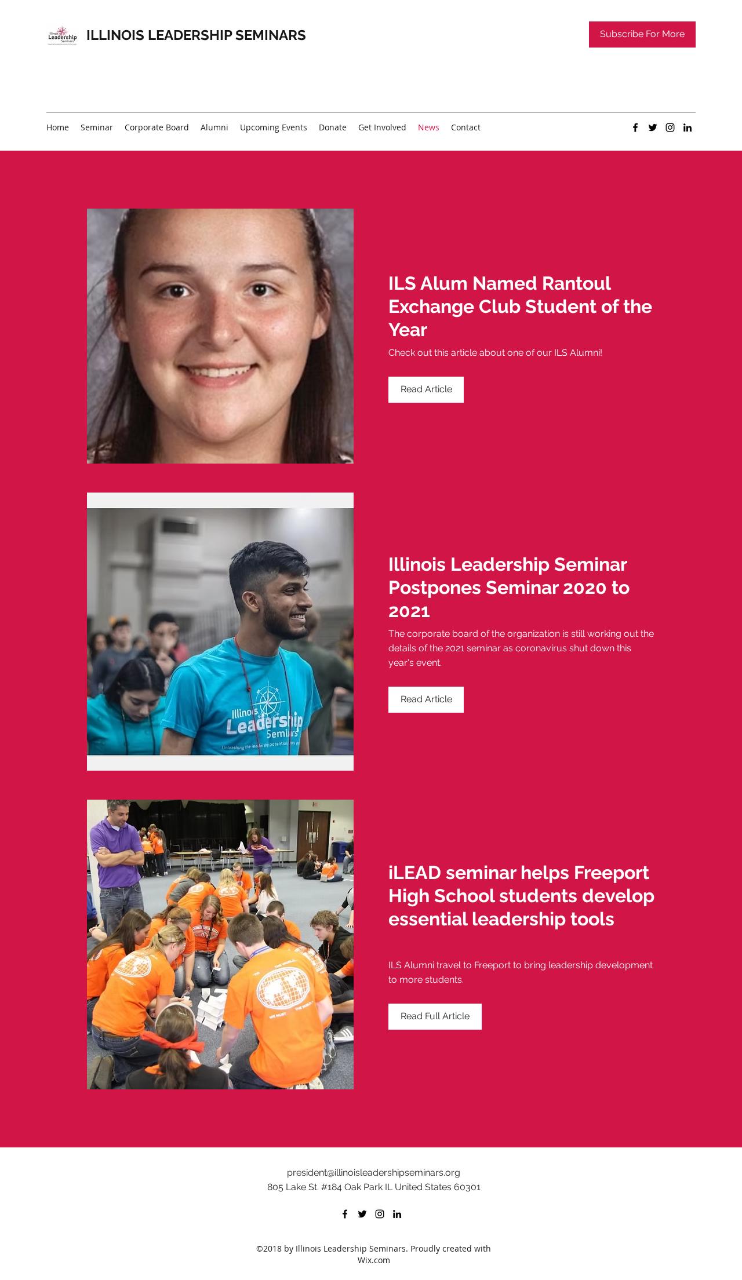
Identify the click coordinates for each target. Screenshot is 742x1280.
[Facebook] (635, 127)
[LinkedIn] (687, 127)
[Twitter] (653, 127)
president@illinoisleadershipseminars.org (373, 1172)
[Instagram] (670, 127)
